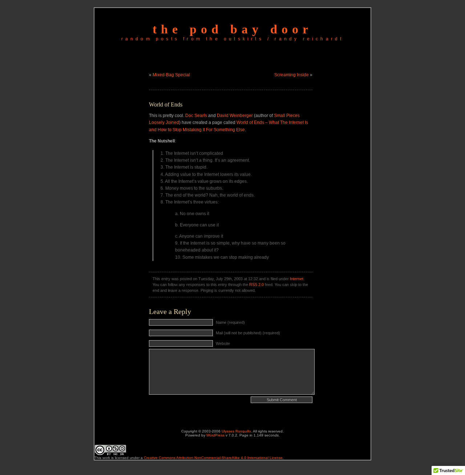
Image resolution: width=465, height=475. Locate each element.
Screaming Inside (291, 74)
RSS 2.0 (256, 284)
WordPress (215, 435)
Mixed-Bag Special (171, 74)
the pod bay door (232, 29)
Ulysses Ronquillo (236, 431)
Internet (296, 279)
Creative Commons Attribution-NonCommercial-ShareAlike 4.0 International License (213, 458)
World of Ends (165, 104)
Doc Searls (196, 115)
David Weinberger (235, 115)
